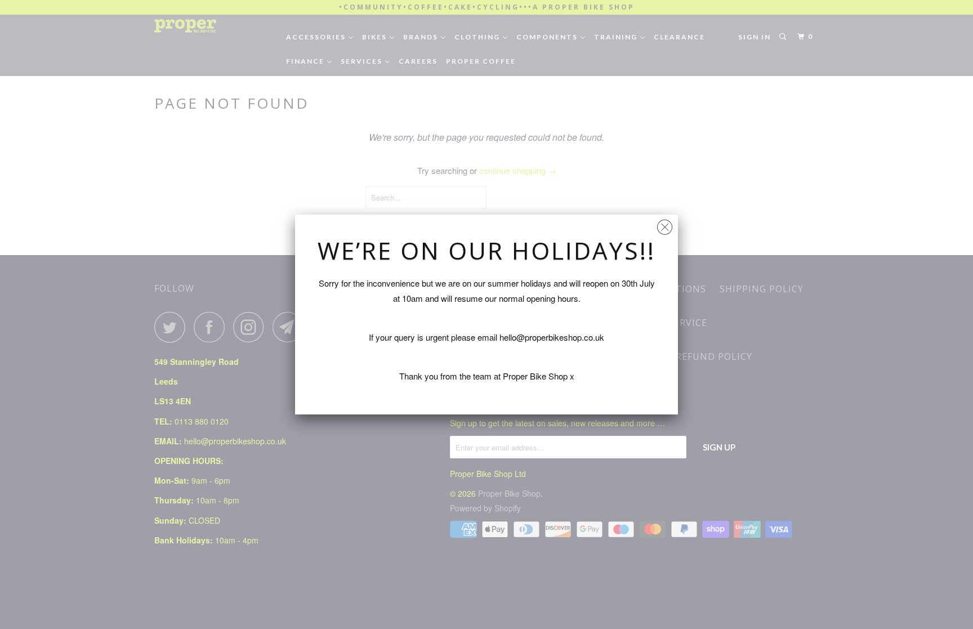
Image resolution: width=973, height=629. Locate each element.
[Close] (664, 224)
